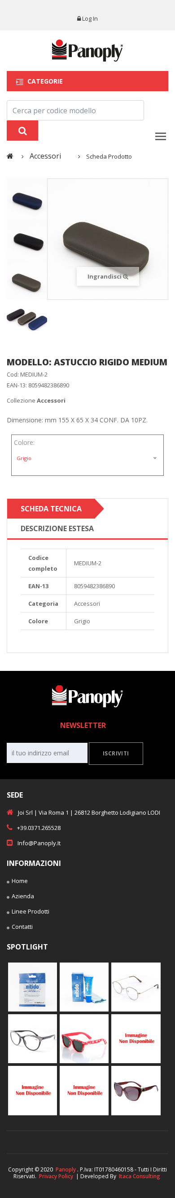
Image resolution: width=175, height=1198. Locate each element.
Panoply (66, 1169)
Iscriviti (116, 753)
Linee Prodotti (30, 911)
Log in (90, 18)
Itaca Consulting (139, 1176)
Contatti (22, 927)
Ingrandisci (105, 276)
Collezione (36, 400)
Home (20, 881)
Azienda (23, 896)
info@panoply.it (39, 843)
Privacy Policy (56, 1176)
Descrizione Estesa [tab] (57, 528)
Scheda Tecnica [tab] (51, 509)
